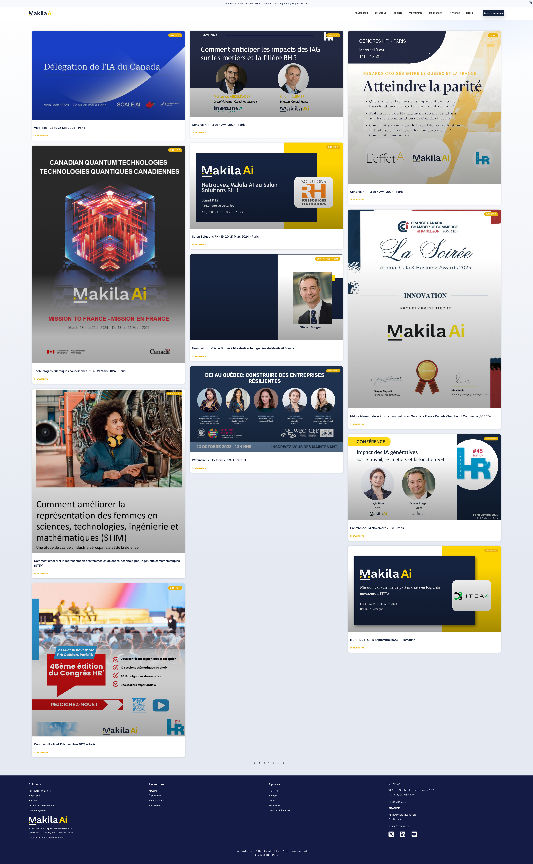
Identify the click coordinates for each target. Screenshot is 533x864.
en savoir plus (41, 136)
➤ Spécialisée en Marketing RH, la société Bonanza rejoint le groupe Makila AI (266, 3)
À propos (455, 13)
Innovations (154, 805)
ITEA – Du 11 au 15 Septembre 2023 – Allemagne (382, 640)
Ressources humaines (40, 790)
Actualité (153, 790)
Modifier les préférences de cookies (46, 837)
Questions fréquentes (279, 810)
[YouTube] (414, 836)
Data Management (38, 810)
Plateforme (361, 13)
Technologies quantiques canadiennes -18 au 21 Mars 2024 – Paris (80, 371)
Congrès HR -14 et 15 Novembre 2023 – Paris (64, 744)
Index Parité (35, 795)
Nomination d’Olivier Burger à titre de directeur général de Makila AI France (243, 348)
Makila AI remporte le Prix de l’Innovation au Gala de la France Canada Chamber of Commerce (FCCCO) (420, 416)
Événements (155, 795)
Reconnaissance (157, 800)
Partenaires (416, 13)
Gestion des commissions (41, 805)
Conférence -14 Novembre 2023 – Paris (377, 528)
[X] (391, 836)
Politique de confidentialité (267, 851)
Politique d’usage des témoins (296, 851)
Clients (398, 13)
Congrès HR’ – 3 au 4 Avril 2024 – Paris (218, 124)
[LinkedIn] (402, 836)
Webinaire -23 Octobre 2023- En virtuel (219, 460)
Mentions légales (244, 851)
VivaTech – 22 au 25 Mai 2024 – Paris (59, 127)
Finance (33, 800)
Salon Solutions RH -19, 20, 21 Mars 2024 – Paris (225, 236)
